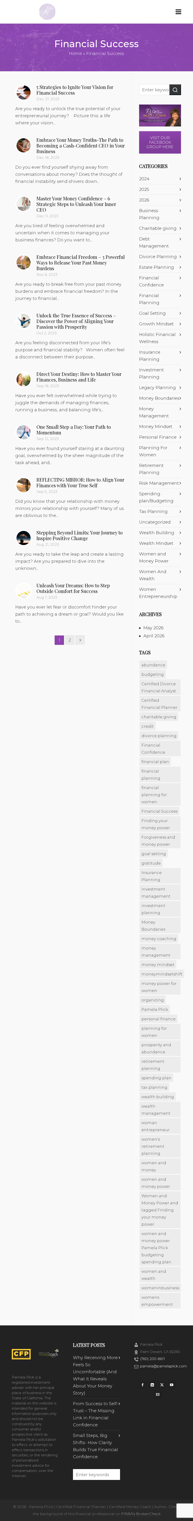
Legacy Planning (157, 387)
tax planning (154, 1087)
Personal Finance (158, 437)
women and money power (155, 1183)
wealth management (155, 1110)
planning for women (154, 1032)
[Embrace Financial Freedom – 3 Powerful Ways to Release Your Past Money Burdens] (23, 262)
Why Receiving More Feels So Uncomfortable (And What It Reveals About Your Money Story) (95, 1375)
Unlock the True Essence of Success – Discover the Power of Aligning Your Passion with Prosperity (76, 321)
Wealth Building (156, 532)
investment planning (153, 909)
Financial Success (159, 811)
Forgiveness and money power (158, 841)
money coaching (158, 938)
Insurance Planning (151, 876)
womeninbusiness (160, 1288)
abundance (153, 665)
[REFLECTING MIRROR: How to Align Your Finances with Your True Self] (23, 485)
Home (75, 53)
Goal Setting (152, 313)
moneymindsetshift (161, 974)
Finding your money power (155, 824)
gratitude (151, 863)
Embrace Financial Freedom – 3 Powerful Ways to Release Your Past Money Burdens (80, 262)
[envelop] (157, 1394)
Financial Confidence (153, 749)
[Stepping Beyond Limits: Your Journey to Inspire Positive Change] (23, 538)
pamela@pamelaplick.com (163, 1366)
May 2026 (153, 627)
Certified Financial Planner (159, 704)
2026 (144, 200)
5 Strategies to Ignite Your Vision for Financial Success (74, 90)
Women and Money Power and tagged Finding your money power (159, 1210)
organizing (152, 1000)
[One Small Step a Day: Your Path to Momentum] (23, 432)
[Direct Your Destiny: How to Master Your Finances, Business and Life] (23, 379)
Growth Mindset (156, 324)
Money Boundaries (159, 398)
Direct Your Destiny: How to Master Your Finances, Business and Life (78, 377)
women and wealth (153, 1275)
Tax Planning (153, 511)
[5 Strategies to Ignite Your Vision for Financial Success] (23, 92)
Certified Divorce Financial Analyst (158, 687)
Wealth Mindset (156, 543)
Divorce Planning (158, 256)
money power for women (159, 987)
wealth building (157, 1096)
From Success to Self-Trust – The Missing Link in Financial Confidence (95, 1414)
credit (147, 726)
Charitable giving (158, 228)
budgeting (152, 674)
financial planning (150, 775)
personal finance (158, 1019)
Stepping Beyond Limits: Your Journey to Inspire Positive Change (79, 535)
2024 (144, 178)
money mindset (157, 964)
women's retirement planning (152, 1146)
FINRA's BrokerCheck (141, 1514)
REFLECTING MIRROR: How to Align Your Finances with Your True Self (80, 482)
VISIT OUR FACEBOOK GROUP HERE (160, 142)
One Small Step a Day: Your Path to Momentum (73, 430)
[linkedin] (152, 1385)
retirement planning (152, 1065)
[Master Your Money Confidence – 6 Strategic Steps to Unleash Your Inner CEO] (23, 204)
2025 (144, 189)
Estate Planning (156, 267)
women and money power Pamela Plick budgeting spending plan (156, 1247)
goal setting (153, 853)
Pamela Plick (154, 1009)
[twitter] (162, 1385)
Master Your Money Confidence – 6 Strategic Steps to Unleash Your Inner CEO (76, 204)
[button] (175, 89)
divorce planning (159, 735)
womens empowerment (157, 1301)
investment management (155, 893)
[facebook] (142, 1385)
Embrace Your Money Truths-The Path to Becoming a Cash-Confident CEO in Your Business (80, 145)
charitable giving (158, 716)
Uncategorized (155, 522)
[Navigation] (178, 12)
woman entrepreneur (155, 1126)
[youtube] (171, 1385)
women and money (153, 1166)
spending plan (156, 1078)
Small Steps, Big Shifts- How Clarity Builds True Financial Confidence (95, 1446)
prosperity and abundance (156, 1048)
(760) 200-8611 (152, 1359)
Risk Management (159, 483)
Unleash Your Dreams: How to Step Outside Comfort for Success (73, 588)
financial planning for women (154, 794)
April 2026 (154, 636)
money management (155, 952)
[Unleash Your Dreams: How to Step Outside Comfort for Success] (23, 591)
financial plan (155, 761)
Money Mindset (155, 426)
